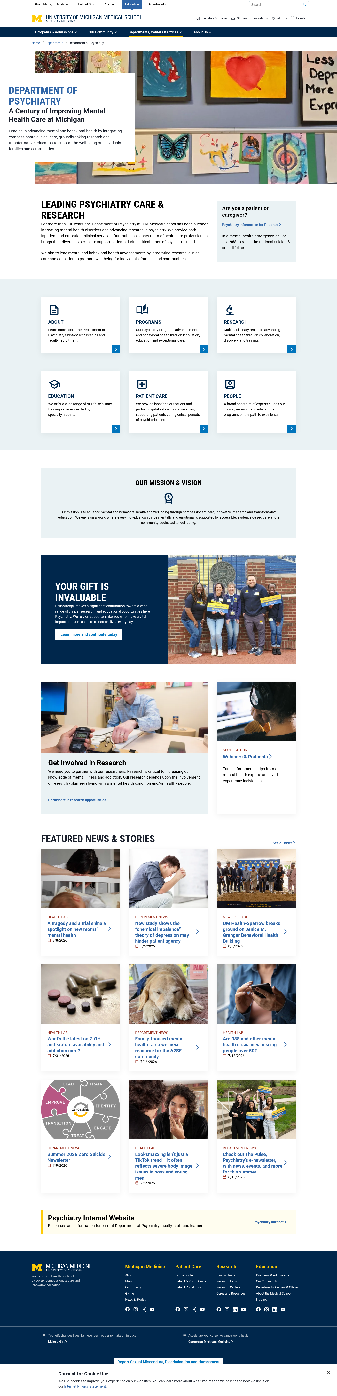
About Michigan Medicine (51, 4)
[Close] (328, 1372)
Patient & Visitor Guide (190, 1281)
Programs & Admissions (272, 1275)
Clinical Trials (225, 1275)
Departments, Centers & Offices (277, 1287)
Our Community (267, 1281)
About (129, 1275)
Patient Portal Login (189, 1287)
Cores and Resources (230, 1293)
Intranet (261, 1299)
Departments (157, 4)
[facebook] (127, 1309)
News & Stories (135, 1299)
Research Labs (226, 1281)
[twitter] (144, 1309)
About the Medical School (273, 1293)
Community (133, 1287)
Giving (129, 1293)
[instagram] (135, 1309)
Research (110, 4)
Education (132, 4)
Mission (130, 1281)
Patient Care (86, 4)
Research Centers (228, 1287)
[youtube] (152, 1309)
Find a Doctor (184, 1275)
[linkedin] (235, 1309)
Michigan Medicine (145, 1266)
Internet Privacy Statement (85, 1386)
